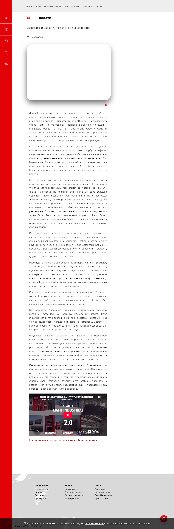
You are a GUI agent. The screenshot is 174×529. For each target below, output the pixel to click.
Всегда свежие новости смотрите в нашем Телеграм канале (63, 440)
